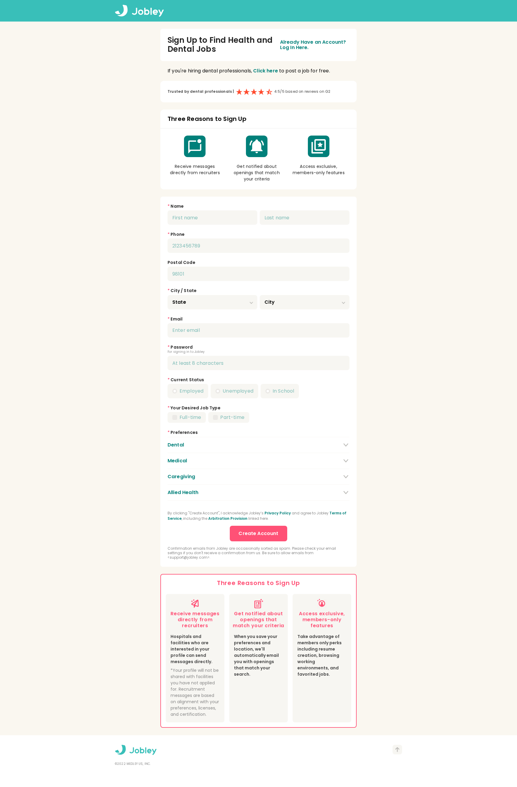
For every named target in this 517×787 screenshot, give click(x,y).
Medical (177, 460)
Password (182, 347)
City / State (184, 291)
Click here (265, 70)
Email (177, 319)
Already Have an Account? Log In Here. (313, 45)
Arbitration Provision (227, 518)
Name (177, 206)
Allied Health (183, 492)
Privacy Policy (277, 513)
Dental (176, 444)
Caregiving (181, 476)
